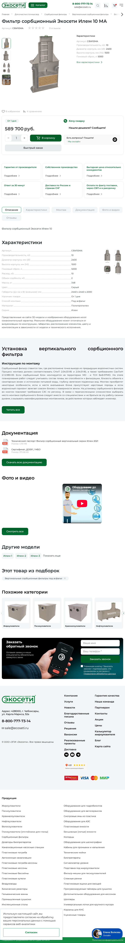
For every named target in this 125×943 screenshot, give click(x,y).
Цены (98, 725)
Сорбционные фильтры (15, 837)
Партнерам (102, 707)
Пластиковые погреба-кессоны (19, 863)
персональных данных (26, 920)
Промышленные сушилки (16, 899)
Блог (98, 740)
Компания (71, 695)
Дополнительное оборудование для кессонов (90, 894)
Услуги (68, 701)
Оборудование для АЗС (77, 821)
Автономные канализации (16, 857)
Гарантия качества (107, 695)
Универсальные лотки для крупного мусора (89, 904)
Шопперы (69, 899)
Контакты (101, 713)
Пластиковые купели (14, 878)
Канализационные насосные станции (23, 847)
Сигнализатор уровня (76, 863)
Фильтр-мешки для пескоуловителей (85, 873)
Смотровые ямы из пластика (80, 816)
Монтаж (61, 209)
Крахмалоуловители (13, 816)
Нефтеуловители (11, 821)
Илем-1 (7, 555)
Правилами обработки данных (100, 673)
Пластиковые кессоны (14, 868)
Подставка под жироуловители (81, 868)
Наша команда (104, 701)
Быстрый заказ (33, 147)
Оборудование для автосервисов (83, 811)
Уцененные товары (75, 915)
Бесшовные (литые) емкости (80, 831)
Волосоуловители (12, 826)
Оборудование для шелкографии (83, 842)
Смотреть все (15, 531)
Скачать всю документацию (24, 462)
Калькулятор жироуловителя (105, 733)
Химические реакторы (14, 889)
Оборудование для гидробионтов (83, 805)
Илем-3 (35, 555)
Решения (70, 728)
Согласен (31, 932)
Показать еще (52, 555)
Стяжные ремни (73, 878)
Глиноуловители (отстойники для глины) (25, 831)
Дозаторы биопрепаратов (16, 842)
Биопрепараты (72, 857)
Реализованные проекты (74, 742)
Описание (11, 209)
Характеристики (36, 209)
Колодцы (69, 837)
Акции (99, 719)
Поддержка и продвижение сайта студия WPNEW (26, 940)
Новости (69, 707)
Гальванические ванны (15, 894)
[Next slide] (123, 613)
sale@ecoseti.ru (82, 7)
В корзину (48, 137)
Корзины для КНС (74, 909)
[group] (16, 613)
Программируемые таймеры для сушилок (88, 889)
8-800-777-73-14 (82, 3)
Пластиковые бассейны (15, 873)
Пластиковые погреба (14, 852)
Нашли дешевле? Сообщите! (87, 127)
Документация (85, 209)
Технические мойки (75, 852)
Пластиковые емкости (76, 826)
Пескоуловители (11, 811)
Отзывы (11, 217)
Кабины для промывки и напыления (84, 847)
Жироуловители (11, 805)
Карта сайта (103, 746)
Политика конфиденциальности (107, 940)
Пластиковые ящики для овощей (82, 883)
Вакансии (70, 734)
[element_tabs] (11, 210)
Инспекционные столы (15, 904)
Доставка (70, 749)
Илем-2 (21, 555)
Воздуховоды (9, 883)
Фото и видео (111, 209)
